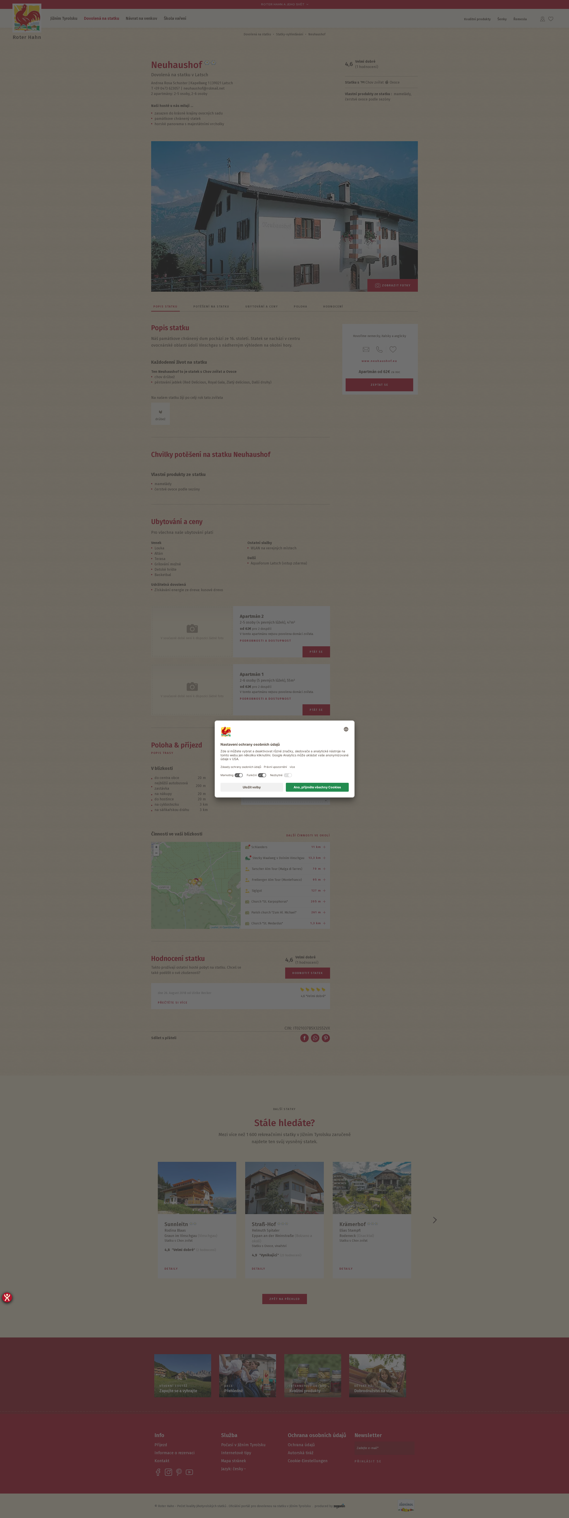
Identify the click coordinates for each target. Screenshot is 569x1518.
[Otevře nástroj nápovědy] (7, 1297)
